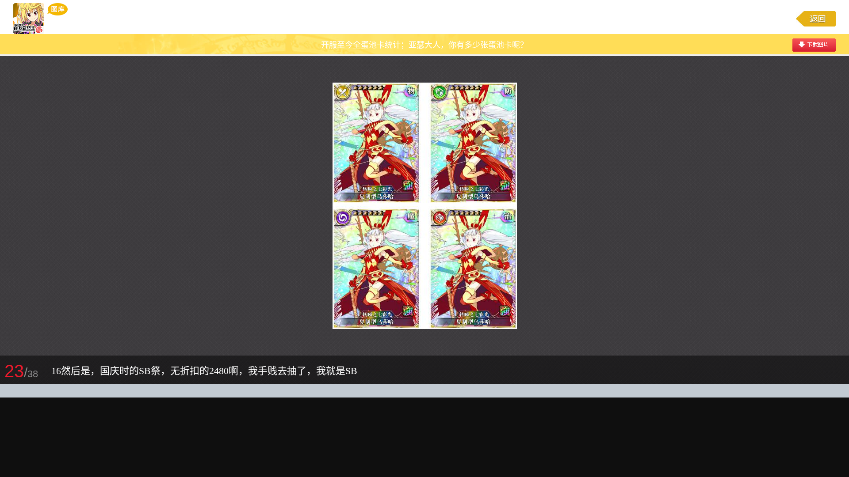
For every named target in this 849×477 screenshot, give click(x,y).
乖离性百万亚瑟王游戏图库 (40, 18)
